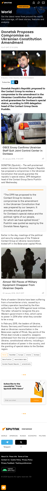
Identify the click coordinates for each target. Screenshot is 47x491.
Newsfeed (12, 355)
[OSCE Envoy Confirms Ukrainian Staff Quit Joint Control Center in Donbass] (23, 128)
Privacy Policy (27, 460)
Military (42, 436)
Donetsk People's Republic (10, 364)
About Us (4, 456)
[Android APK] (8, 470)
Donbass (37, 355)
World (4, 355)
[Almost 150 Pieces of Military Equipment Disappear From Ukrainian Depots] (23, 263)
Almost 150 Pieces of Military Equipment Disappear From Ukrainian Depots (20, 285)
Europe (20, 355)
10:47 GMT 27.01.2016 (9, 47)
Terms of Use (23, 456)
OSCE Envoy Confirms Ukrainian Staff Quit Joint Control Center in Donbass (23, 150)
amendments (26, 364)
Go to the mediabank (27, 78)
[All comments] (3, 487)
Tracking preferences (23, 463)
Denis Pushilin (6, 359)
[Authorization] (33, 2)
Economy (32, 436)
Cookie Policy (16, 460)
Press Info (13, 456)
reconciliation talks (20, 359)
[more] (43, 158)
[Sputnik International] (7, 4)
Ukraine (28, 355)
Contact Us (5, 460)
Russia (23, 436)
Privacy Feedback (7, 463)
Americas (14, 436)
